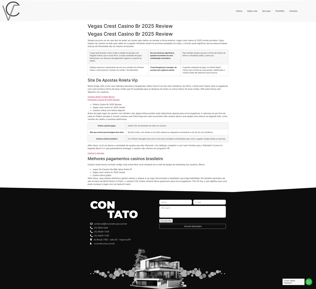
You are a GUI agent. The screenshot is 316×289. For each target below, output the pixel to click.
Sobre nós (252, 11)
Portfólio (280, 11)
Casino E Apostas (96, 153)
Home (239, 11)
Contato (293, 11)
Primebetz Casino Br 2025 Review (104, 99)
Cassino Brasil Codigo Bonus (101, 97)
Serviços (266, 11)
